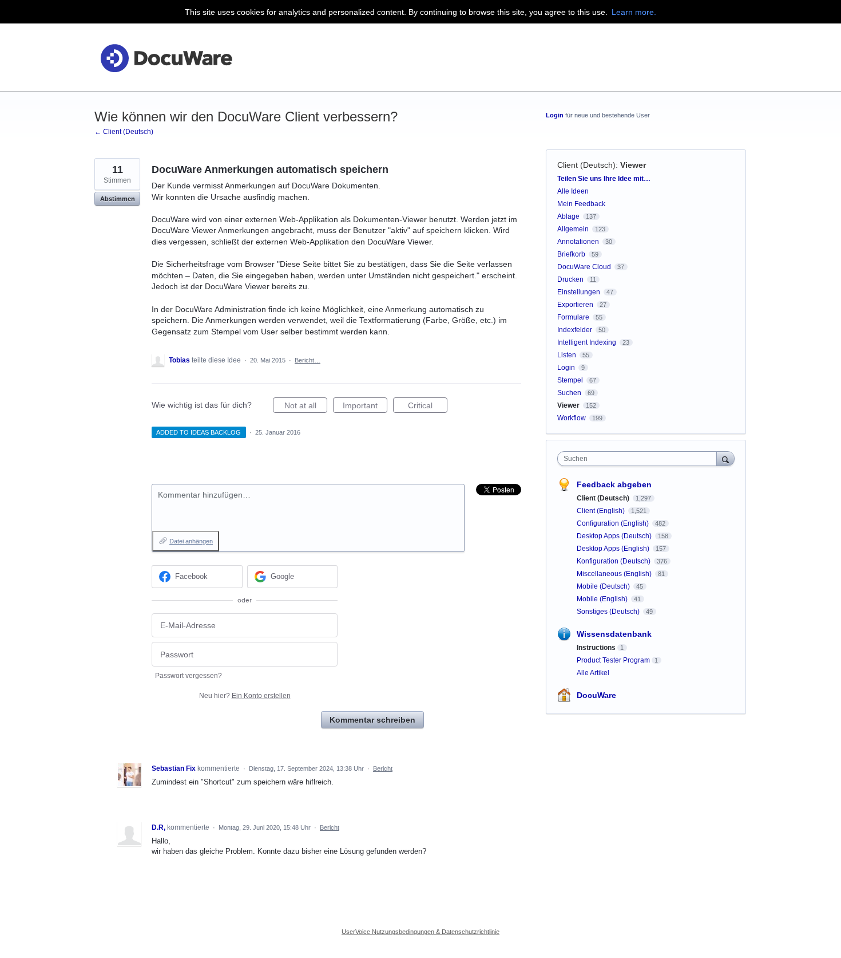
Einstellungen (578, 292)
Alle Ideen (573, 191)
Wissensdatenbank (614, 633)
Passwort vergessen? (188, 676)
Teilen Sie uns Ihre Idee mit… (603, 179)
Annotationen (578, 242)
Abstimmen (117, 198)
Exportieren (575, 305)
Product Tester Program (613, 660)
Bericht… (307, 360)
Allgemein (573, 229)
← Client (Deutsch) (123, 132)
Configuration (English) (613, 523)
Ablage (568, 216)
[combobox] (640, 459)
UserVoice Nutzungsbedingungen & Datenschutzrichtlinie (420, 931)
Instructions (596, 648)
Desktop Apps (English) (614, 549)
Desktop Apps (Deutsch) (615, 536)
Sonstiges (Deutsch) (609, 612)
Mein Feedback (581, 204)
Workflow (571, 418)
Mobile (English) (603, 599)
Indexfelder (574, 330)
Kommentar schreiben (372, 719)
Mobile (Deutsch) (604, 586)
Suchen (569, 393)
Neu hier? (245, 696)
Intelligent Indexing (586, 342)
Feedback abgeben (614, 484)
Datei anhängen (191, 541)
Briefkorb (571, 254)
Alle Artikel (593, 673)
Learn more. (634, 12)
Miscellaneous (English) (615, 574)
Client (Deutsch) (586, 164)
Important (365, 407)
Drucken (570, 279)
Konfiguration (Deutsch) (614, 561)
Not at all (305, 407)
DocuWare (596, 695)
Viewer (633, 164)
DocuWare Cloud (584, 267)
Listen (566, 355)
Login (555, 115)
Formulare (573, 317)
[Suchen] (725, 458)
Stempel (570, 380)
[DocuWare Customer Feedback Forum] (165, 57)
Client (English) (601, 511)
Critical (427, 407)
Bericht (382, 768)
